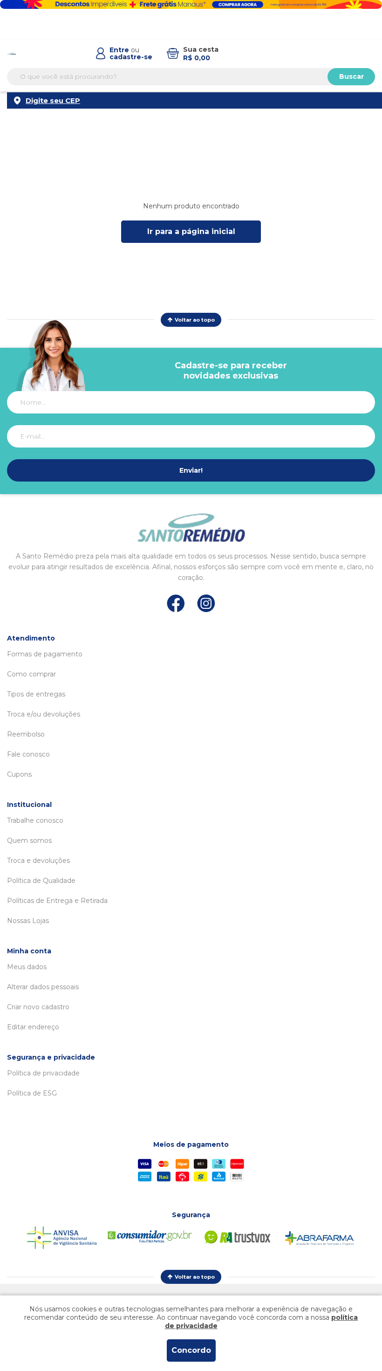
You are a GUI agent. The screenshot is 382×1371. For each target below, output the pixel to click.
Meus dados (27, 967)
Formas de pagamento (44, 654)
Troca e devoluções (38, 860)
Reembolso (26, 734)
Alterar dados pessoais (43, 987)
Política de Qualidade (41, 880)
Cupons (19, 774)
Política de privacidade (43, 1073)
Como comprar (31, 674)
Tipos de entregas (36, 694)
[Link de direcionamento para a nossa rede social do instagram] (206, 603)
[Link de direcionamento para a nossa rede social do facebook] (176, 603)
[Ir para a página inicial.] (11, 53)
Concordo (191, 1350)
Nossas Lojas (28, 920)
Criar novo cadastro (38, 1007)
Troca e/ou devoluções (43, 714)
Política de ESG (32, 1093)
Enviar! (191, 470)
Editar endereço (33, 1027)
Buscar (351, 76)
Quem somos (29, 840)
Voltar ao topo (195, 320)
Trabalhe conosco (35, 820)
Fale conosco (28, 754)
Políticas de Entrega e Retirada (57, 900)
